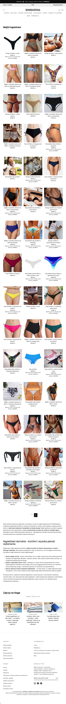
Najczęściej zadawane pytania (42, 653)
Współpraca (37, 647)
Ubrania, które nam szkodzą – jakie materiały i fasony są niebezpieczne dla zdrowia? (33, 620)
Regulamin (6, 672)
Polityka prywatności (8, 680)
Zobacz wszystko (33, 596)
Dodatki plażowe (55, 13)
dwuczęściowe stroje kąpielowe (25, 577)
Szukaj (5, 667)
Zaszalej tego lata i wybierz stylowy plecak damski (53, 618)
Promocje (35, 15)
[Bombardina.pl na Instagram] (35, 683)
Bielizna (13, 13)
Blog (35, 655)
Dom (28, 15)
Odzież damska (7, 645)
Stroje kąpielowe (25, 13)
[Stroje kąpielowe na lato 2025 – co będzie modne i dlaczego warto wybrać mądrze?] (12, 607)
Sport (45, 13)
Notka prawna (7, 686)
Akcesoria (37, 13)
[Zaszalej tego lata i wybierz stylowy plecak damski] (53, 607)
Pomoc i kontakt (7, 5)
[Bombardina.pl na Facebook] (38, 683)
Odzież (6, 13)
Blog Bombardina (58, 5)
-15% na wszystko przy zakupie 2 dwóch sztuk (46, 650)
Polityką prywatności (48, 674)
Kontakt (5, 670)
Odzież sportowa (7, 655)
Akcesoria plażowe (8, 658)
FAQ (33, 5)
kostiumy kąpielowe (26, 574)
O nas (35, 645)
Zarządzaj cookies (8, 688)
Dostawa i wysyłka (8, 678)
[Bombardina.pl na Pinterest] (41, 683)
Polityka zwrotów (7, 683)
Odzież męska (7, 647)
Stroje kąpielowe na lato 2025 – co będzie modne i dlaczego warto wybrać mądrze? (12, 620)
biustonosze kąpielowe (47, 577)
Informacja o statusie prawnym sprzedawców (15, 675)
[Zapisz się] (57, 678)
